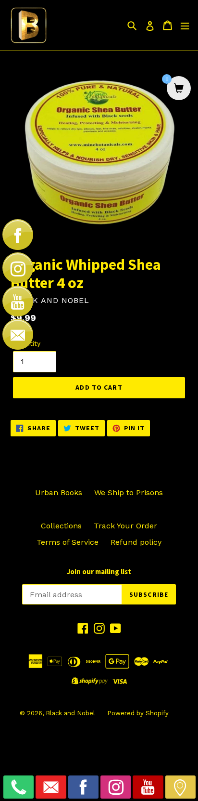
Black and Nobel (70, 713)
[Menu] (184, 25)
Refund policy (136, 542)
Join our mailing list (99, 571)
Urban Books (58, 492)
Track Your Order (125, 525)
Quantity (26, 343)
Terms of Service (68, 542)
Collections (61, 525)
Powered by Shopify (138, 713)
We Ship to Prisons (128, 492)
